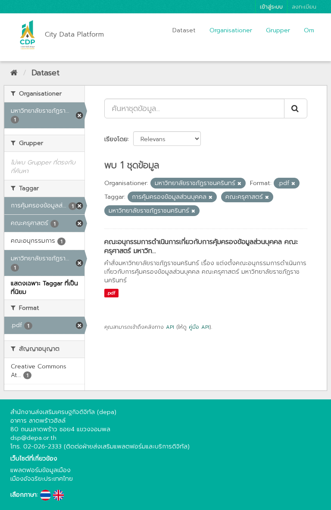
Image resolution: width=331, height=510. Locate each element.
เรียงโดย (116, 139)
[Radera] (239, 183)
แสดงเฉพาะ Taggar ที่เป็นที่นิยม (44, 288)
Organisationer (230, 30)
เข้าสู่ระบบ (271, 7)
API (170, 327)
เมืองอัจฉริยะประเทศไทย (41, 478)
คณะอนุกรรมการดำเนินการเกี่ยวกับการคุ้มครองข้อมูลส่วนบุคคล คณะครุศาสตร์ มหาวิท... (201, 246)
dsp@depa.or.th (33, 437)
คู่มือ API (199, 327)
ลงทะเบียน (304, 7)
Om (309, 30)
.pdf (111, 293)
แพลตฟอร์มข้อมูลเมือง (40, 470)
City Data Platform (74, 34)
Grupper (278, 30)
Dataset (184, 30)
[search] (295, 108)
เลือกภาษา (23, 495)
